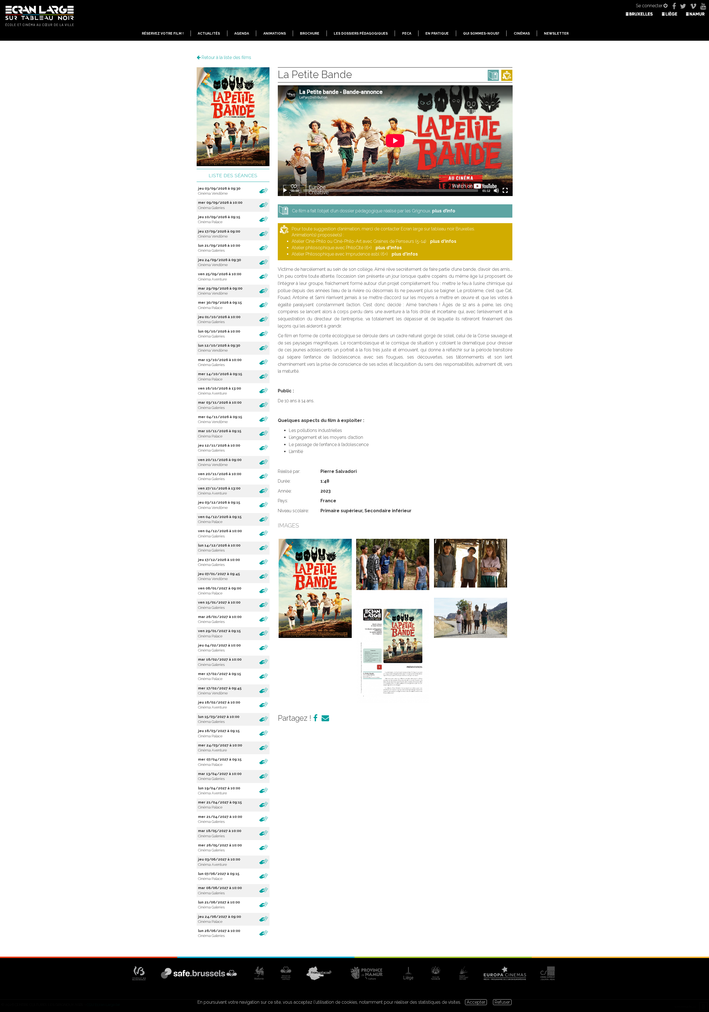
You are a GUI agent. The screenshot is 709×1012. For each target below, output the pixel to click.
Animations (274, 33)
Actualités (209, 33)
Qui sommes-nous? (481, 33)
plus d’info (443, 210)
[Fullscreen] (505, 190)
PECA (406, 33)
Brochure (309, 33)
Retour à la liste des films (226, 57)
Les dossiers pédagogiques (361, 33)
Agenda (241, 33)
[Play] (285, 190)
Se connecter (650, 5)
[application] (395, 140)
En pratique (437, 33)
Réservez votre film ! (163, 33)
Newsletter (556, 33)
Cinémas (522, 33)
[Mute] (496, 190)
